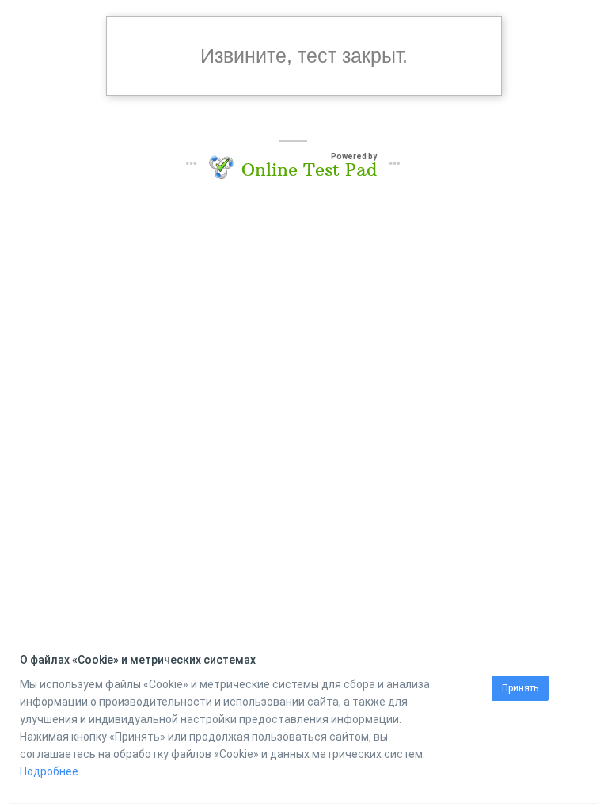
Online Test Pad (309, 169)
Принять (520, 688)
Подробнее (49, 771)
